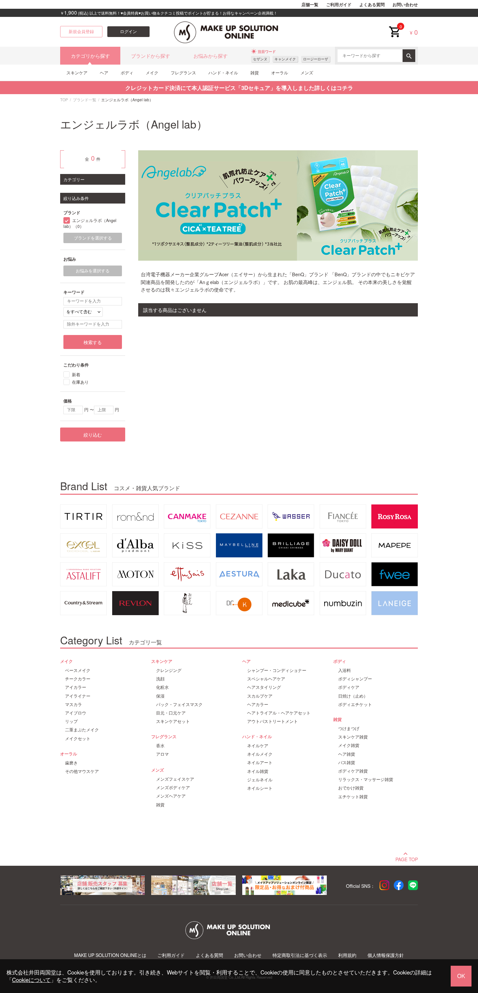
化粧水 (162, 687)
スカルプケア (259, 696)
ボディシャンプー (355, 679)
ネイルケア (257, 746)
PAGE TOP (406, 859)
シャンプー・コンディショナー (276, 670)
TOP (64, 99)
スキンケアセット (173, 721)
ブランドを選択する (93, 238)
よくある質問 (372, 4)
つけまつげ (348, 728)
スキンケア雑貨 (353, 737)
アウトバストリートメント (272, 721)
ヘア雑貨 (346, 754)
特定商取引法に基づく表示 (299, 955)
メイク (152, 72)
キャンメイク (285, 58)
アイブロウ (75, 713)
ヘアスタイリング (264, 687)
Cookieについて (31, 980)
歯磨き (71, 763)
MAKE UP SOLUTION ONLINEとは (110, 955)
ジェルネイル (259, 780)
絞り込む (93, 434)
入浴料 (344, 670)
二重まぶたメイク (82, 730)
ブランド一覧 (84, 99)
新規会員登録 (81, 31)
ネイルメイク (259, 754)
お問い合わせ (405, 4)
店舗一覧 (309, 4)
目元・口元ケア (171, 713)
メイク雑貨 (348, 745)
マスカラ (73, 704)
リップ (71, 721)
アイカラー (75, 687)
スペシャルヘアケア (266, 679)
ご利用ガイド (339, 4)
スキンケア (76, 72)
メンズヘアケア (171, 796)
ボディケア (348, 687)
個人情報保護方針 (385, 955)
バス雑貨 (346, 762)
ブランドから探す (150, 55)
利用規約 (347, 955)
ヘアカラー (257, 704)
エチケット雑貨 (353, 797)
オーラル (279, 72)
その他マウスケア (82, 771)
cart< (394, 27)
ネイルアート (259, 762)
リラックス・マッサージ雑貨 (365, 779)
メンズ (306, 72)
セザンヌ (260, 58)
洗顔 (160, 679)
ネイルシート (259, 788)
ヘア (104, 72)
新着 (76, 374)
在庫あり (80, 382)
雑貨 (254, 72)
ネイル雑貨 (257, 771)
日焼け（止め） (353, 696)
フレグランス (183, 72)
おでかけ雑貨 (351, 788)
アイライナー (77, 696)
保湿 (160, 696)
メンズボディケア (173, 787)
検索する (93, 342)
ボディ (127, 72)
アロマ (162, 754)
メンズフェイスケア (175, 779)
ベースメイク (77, 670)
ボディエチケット (355, 704)
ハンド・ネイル (223, 72)
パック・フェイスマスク (179, 704)
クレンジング (168, 670)
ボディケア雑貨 (353, 771)
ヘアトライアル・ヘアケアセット (279, 713)
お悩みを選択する (93, 271)
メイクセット (77, 738)
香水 (160, 746)
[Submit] (409, 55)
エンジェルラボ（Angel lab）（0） (89, 223)
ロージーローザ (315, 58)
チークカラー (77, 679)
